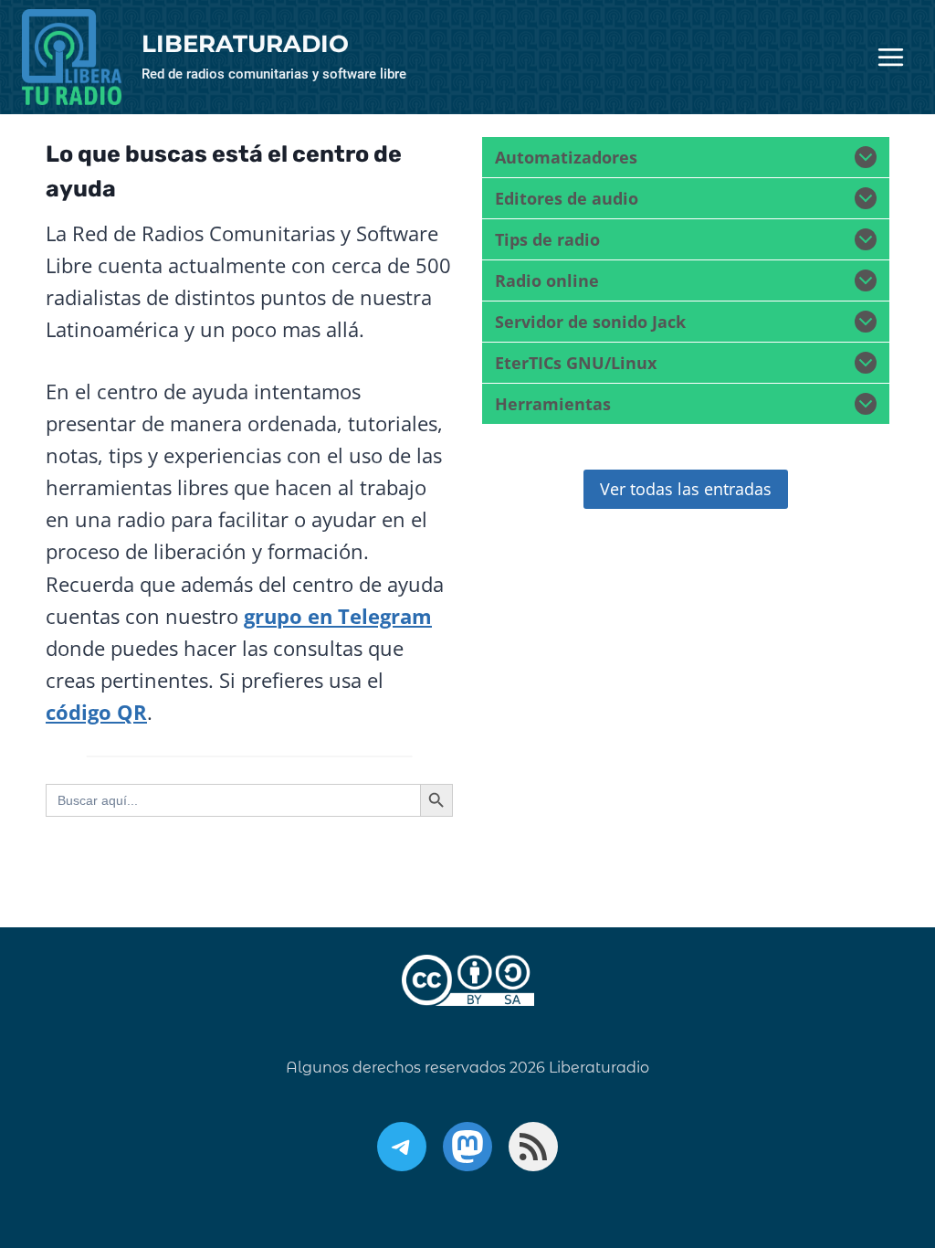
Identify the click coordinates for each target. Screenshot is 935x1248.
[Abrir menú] (890, 57)
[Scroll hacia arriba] (866, 1139)
